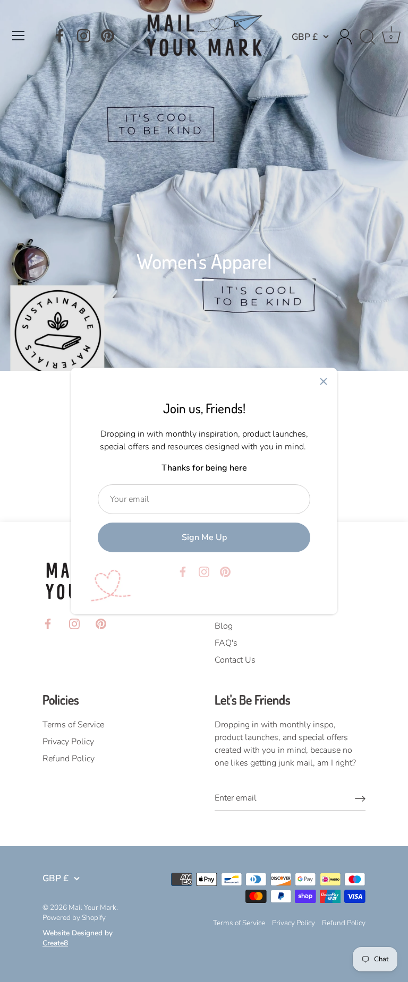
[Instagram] (83, 35)
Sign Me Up (204, 537)
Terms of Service (73, 725)
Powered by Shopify (74, 918)
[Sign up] (360, 798)
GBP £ (305, 36)
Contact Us (235, 660)
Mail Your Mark (92, 907)
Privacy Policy (68, 742)
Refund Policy (68, 758)
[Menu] (18, 35)
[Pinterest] (107, 35)
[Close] (323, 381)
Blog (224, 626)
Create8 (55, 943)
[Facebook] (59, 35)
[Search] (367, 37)
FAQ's (226, 643)
